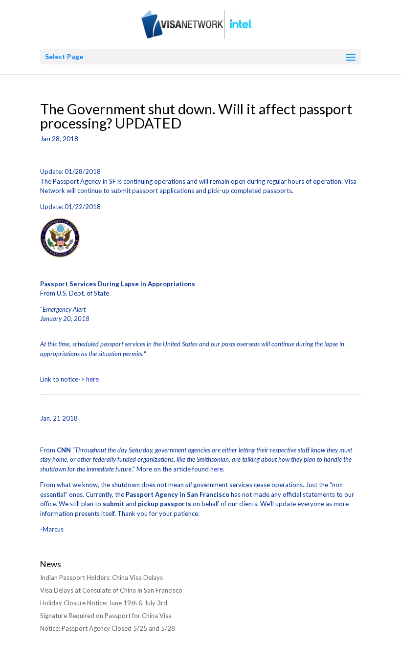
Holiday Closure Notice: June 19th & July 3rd (103, 603)
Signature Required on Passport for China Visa (106, 615)
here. (218, 469)
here (92, 379)
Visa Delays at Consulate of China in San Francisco (111, 590)
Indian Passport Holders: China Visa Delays (101, 577)
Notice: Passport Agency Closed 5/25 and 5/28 (107, 628)
